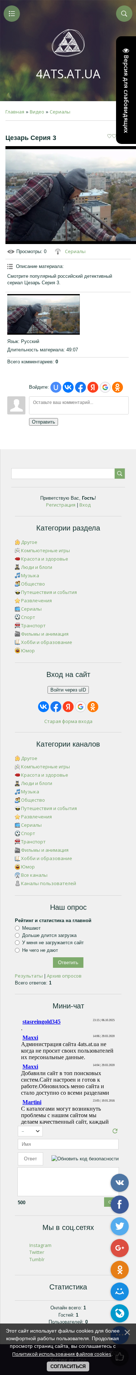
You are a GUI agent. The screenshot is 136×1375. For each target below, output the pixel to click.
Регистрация (60, 504)
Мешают (31, 927)
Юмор (28, 650)
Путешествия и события (49, 592)
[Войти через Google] (105, 387)
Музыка (30, 575)
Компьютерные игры (45, 550)
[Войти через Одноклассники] (117, 387)
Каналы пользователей (48, 883)
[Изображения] (43, 314)
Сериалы (60, 111)
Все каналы (34, 875)
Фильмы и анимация (45, 634)
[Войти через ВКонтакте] (68, 387)
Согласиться (68, 1366)
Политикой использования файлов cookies (61, 1354)
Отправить (43, 422)
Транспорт (33, 625)
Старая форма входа (68, 721)
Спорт (28, 617)
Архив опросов (64, 976)
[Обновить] (115, 1133)
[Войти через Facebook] (80, 387)
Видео (37, 111)
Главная (14, 111)
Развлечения (36, 600)
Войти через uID (68, 690)
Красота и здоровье (44, 559)
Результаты (29, 976)
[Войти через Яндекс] (92, 387)
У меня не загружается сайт (53, 942)
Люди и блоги (36, 567)
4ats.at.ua (68, 74)
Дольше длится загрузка (49, 935)
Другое (29, 542)
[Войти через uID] (55, 387)
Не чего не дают (40, 950)
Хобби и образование (46, 642)
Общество (33, 584)
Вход (85, 504)
